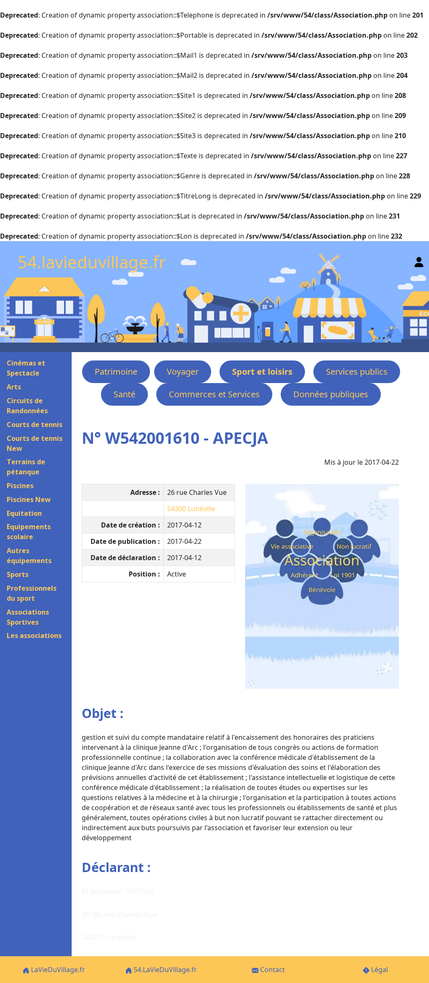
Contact (271, 969)
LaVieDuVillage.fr (57, 969)
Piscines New (29, 499)
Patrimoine (116, 371)
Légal (379, 969)
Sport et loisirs (262, 371)
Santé (124, 394)
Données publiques (330, 394)
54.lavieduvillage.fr (92, 261)
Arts (14, 386)
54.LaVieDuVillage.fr (164, 969)
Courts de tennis (34, 424)
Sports (17, 574)
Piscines (20, 485)
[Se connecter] (419, 260)
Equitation (24, 513)
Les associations (34, 635)
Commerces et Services (214, 394)
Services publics (357, 371)
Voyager (183, 371)
